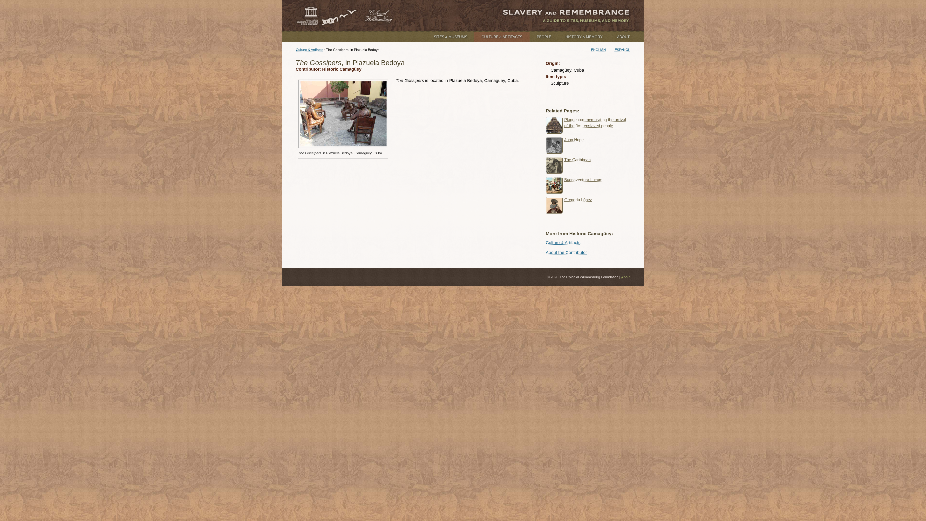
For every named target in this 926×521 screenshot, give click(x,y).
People (544, 37)
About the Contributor (566, 252)
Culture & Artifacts (502, 37)
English (598, 50)
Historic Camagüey (341, 69)
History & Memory (584, 37)
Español (622, 50)
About (623, 37)
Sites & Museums (450, 37)
